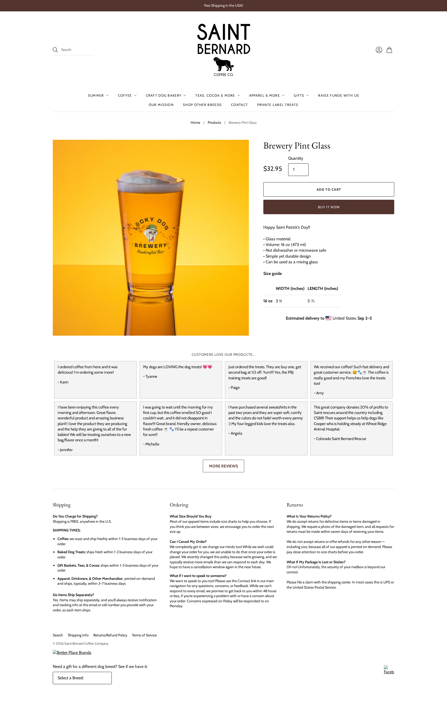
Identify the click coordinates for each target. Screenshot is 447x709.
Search (58, 635)
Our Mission (161, 105)
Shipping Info (78, 635)
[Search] (55, 49)
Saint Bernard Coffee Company (86, 643)
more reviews (223, 466)
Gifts (299, 95)
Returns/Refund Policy (110, 635)
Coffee (125, 95)
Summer (96, 95)
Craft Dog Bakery (164, 95)
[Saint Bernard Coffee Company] (223, 50)
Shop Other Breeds (202, 105)
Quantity (295, 158)
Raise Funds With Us (338, 95)
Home (195, 122)
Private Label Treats (277, 105)
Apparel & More (264, 95)
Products (214, 122)
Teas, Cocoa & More (215, 95)
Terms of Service (144, 635)
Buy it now (329, 207)
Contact (239, 105)
